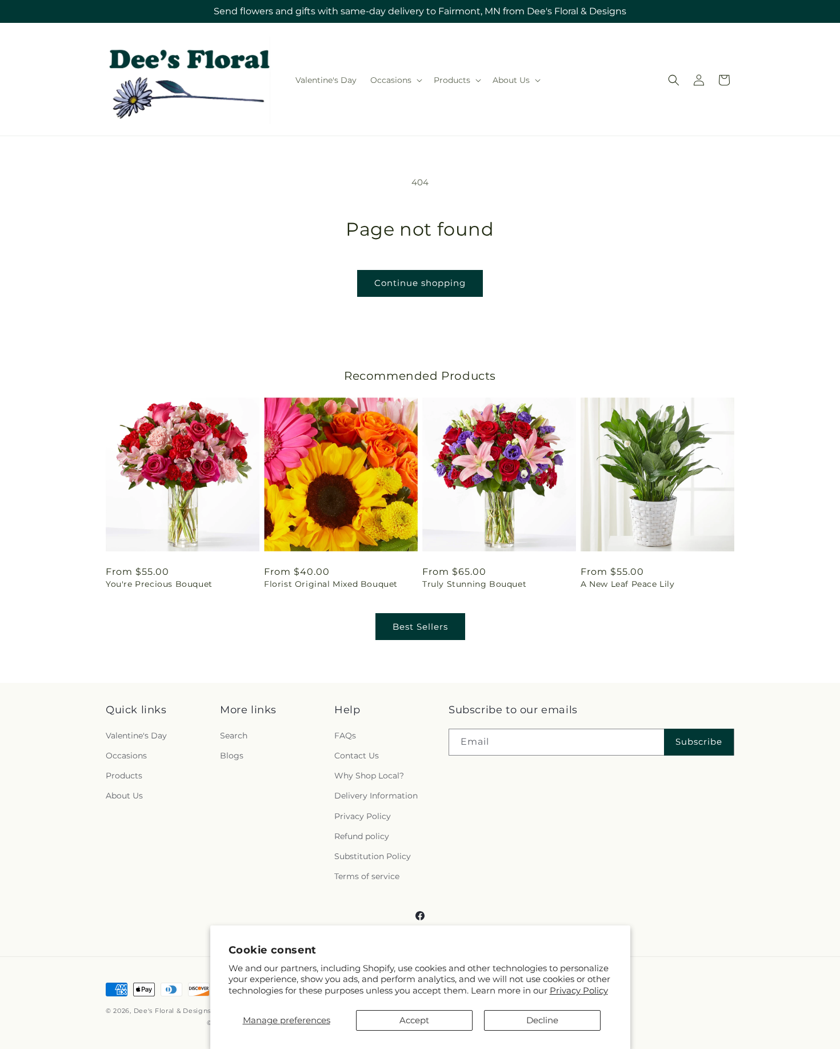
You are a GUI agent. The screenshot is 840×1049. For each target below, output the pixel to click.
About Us (124, 795)
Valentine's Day (136, 735)
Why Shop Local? (369, 775)
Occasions (126, 755)
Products (124, 775)
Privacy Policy (579, 990)
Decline (542, 1020)
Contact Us (356, 755)
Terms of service (366, 876)
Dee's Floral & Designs (172, 1011)
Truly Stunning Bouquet (474, 584)
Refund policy (361, 836)
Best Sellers (420, 626)
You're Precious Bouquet (159, 584)
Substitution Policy (372, 856)
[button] (395, 80)
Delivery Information (376, 795)
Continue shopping (420, 282)
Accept (414, 1020)
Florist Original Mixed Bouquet (331, 584)
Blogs (231, 755)
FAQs (345, 735)
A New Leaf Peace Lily (628, 584)
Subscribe (698, 741)
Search (233, 735)
